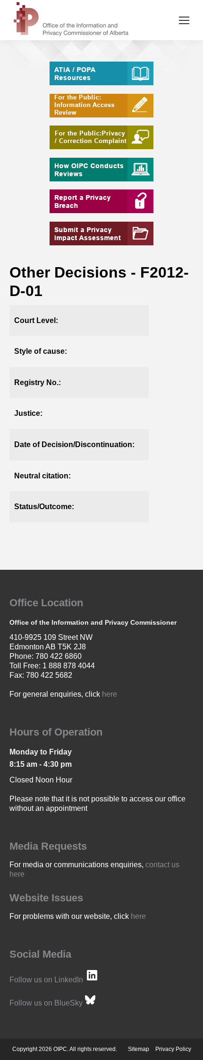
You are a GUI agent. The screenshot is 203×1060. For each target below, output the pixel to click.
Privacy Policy (173, 1049)
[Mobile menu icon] (184, 20)
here (109, 694)
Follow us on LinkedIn (46, 980)
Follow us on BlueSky (46, 1003)
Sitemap (138, 1049)
